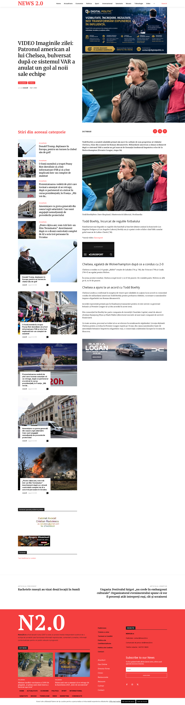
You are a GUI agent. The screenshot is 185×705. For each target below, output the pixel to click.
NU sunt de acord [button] (128, 701)
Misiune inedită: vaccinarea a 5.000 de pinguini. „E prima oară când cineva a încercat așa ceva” (33, 685)
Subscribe (146, 675)
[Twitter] (160, 131)
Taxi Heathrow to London (27, 558)
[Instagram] (132, 684)
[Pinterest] (165, 131)
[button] (164, 3)
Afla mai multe (115, 701)
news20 (25, 88)
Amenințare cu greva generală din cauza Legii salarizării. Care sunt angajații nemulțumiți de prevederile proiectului (35, 433)
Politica (31, 83)
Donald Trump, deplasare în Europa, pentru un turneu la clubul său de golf (58, 149)
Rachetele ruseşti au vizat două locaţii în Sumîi (49, 589)
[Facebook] (155, 131)
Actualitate (22, 83)
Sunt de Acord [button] (142, 701)
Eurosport (98, 238)
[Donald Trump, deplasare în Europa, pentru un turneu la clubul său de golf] (27, 148)
